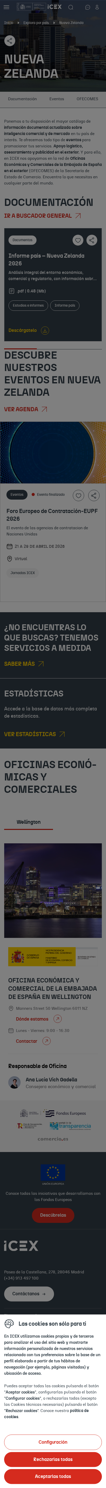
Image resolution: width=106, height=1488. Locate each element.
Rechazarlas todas (53, 1459)
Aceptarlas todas (53, 1476)
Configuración (53, 1442)
